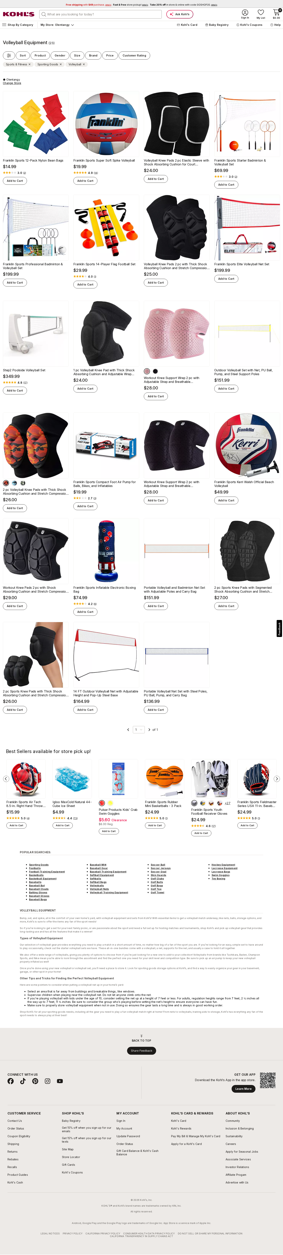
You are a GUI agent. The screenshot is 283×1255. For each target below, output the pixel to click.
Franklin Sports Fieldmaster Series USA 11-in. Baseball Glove (257, 804)
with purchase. (88, 4)
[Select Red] (6, 483)
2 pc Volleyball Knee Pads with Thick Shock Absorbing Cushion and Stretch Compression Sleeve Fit (35, 491)
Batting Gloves (38, 892)
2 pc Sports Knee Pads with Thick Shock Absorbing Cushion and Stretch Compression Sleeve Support (35, 693)
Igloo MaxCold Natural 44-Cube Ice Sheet (72, 804)
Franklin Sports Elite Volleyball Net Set (241, 264)
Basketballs (36, 875)
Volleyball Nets (99, 889)
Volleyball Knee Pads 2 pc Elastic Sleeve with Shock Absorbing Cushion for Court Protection (176, 162)
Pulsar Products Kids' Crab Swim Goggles (118, 811)
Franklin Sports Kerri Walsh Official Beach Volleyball (244, 484)
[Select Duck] (110, 803)
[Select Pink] (147, 371)
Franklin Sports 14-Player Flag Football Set (104, 264)
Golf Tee (156, 889)
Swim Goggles (220, 875)
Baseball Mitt (98, 864)
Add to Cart (15, 180)
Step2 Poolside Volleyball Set (24, 370)
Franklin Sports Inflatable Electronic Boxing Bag (104, 589)
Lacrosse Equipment (224, 868)
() (24, 173)
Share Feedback (141, 1050)
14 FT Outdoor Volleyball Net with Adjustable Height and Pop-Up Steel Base (105, 693)
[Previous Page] (128, 729)
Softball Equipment (102, 875)
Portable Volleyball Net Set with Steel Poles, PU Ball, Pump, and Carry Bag (175, 693)
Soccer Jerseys (161, 868)
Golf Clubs (157, 878)
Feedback (279, 628)
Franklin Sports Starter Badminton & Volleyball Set (240, 162)
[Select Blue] (14, 483)
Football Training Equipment (47, 871)
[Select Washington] (211, 803)
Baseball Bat (37, 885)
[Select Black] (155, 371)
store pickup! (130, 4)
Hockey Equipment (223, 864)
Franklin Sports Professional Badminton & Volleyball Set (33, 266)
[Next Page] (149, 729)
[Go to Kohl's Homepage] (19, 14)
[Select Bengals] (220, 803)
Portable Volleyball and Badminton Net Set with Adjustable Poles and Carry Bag (174, 589)
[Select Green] (23, 483)
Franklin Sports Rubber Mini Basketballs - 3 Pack (163, 804)
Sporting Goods (39, 864)
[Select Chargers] (203, 803)
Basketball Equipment (42, 878)
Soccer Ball (158, 864)
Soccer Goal (159, 871)
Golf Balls (157, 882)
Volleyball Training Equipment (109, 892)
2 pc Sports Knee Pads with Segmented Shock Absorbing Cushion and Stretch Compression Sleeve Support (243, 589)
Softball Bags (98, 882)
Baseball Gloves (39, 896)
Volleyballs (97, 885)
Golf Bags (157, 885)
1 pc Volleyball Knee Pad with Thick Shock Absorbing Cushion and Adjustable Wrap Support (104, 372)
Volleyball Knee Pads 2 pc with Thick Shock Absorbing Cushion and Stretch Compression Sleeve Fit (176, 266)
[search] (44, 14)
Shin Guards (158, 875)
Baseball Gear (99, 868)
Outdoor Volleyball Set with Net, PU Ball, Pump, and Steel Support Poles (243, 372)
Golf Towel (157, 892)
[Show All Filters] (9, 55)
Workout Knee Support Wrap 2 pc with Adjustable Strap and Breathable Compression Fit (171, 380)
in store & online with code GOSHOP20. (183, 4)
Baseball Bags (38, 899)
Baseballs (35, 882)
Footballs (35, 868)
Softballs (95, 878)
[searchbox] (100, 14)
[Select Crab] (102, 803)
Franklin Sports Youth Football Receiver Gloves (209, 811)
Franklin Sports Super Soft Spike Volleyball (104, 160)
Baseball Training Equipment (108, 871)
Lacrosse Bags (221, 871)
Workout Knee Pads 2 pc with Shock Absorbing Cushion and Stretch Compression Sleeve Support (35, 589)
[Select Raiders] (194, 803)
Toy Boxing (218, 878)
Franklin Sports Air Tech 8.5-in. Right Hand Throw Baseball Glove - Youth (24, 804)
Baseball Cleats (39, 889)
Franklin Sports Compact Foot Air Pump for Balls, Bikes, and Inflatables (104, 484)
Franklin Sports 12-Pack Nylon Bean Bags (33, 160)
